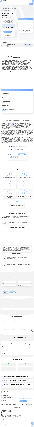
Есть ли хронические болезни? (23, 280)
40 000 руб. (4, 110)
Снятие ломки (4, 97)
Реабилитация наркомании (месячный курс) (8, 109)
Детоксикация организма (5, 93)
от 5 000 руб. (4, 98)
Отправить (23, 401)
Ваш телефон (20, 283)
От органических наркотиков (6, 101)
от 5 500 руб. (4, 106)
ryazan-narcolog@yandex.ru (5, 398)
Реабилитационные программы (7, 224)
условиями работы (12, 157)
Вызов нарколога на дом (5, 105)
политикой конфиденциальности (17, 156)
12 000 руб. (4, 102)
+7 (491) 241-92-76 (18, 151)
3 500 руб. (3, 94)
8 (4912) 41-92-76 (6, 3)
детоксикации (13, 123)
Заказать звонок (12, 292)
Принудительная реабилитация (17, 306)
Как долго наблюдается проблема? (8, 280)
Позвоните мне (22, 154)
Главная (2, 10)
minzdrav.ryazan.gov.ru (6, 424)
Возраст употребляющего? (7, 283)
